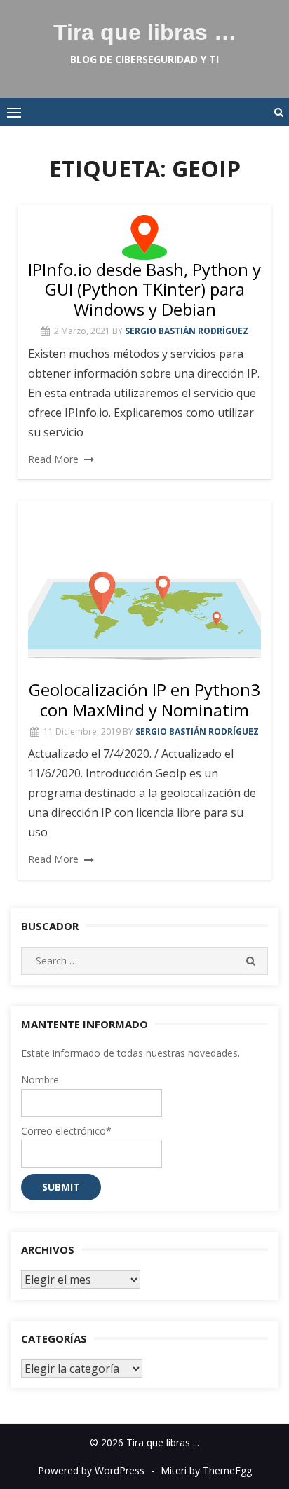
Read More (53, 459)
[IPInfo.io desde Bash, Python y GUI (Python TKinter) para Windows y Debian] (144, 237)
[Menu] (14, 112)
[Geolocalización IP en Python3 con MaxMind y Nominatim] (144, 595)
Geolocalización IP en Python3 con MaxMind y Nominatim (144, 699)
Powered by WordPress (91, 1470)
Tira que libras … (144, 32)
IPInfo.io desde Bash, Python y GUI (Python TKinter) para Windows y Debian (144, 289)
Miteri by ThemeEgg (206, 1470)
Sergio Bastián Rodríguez (186, 331)
